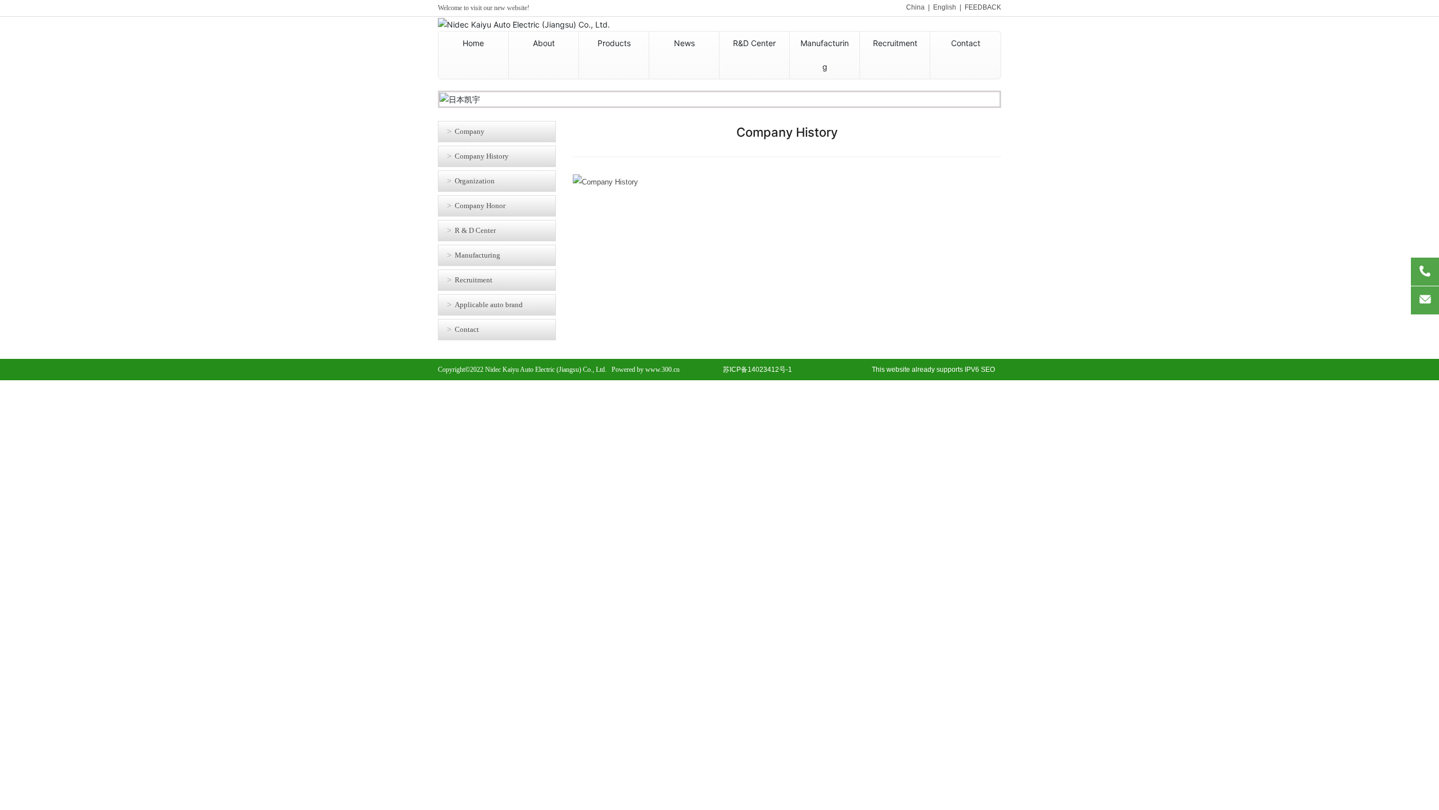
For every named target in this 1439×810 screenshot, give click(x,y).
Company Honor (480, 205)
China (915, 7)
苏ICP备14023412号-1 (757, 370)
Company (470, 131)
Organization (475, 181)
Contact (467, 329)
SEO (988, 370)
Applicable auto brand (489, 304)
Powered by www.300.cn (646, 370)
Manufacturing (477, 255)
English (944, 7)
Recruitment (473, 280)
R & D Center (475, 230)
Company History (482, 156)
